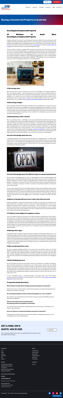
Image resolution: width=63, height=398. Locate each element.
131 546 (46, 2)
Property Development (5, 370)
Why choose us (35, 354)
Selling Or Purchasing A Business (7, 369)
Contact (3, 358)
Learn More (51, 329)
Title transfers (4, 367)
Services (3, 354)
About (2, 352)
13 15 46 (20, 277)
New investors (36, 44)
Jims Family (34, 357)
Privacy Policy (35, 358)
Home (2, 350)
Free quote (56, 2)
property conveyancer (38, 129)
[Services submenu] (37, 7)
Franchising (3, 355)
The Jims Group (35, 350)
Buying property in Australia (6, 364)
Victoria (33, 364)
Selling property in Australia (6, 365)
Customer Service (35, 355)
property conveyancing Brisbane (35, 99)
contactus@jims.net (6, 378)
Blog (2, 357)
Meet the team (35, 352)
